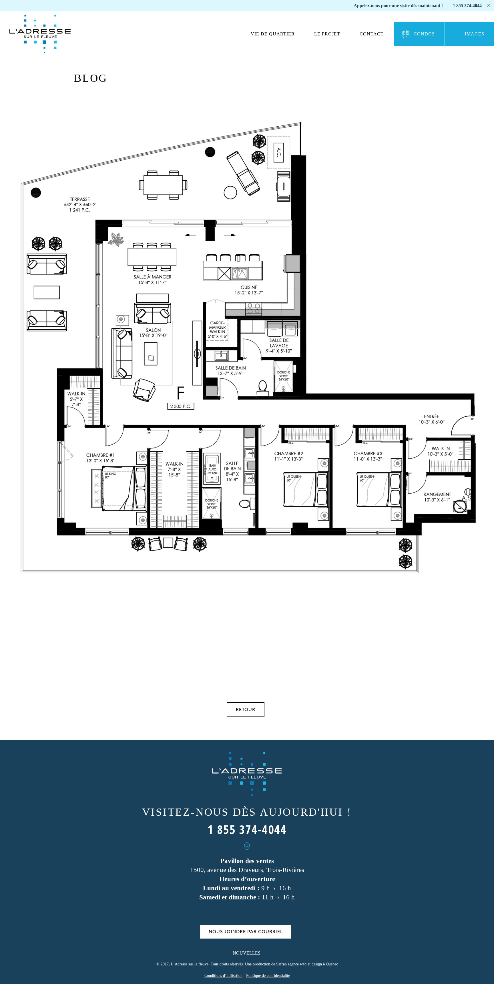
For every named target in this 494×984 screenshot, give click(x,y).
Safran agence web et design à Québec (307, 964)
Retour (245, 709)
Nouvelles (246, 953)
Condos (424, 33)
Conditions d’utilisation (223, 975)
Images (474, 33)
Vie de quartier (273, 33)
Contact (372, 33)
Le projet (327, 33)
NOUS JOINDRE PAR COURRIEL (246, 931)
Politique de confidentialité (268, 975)
